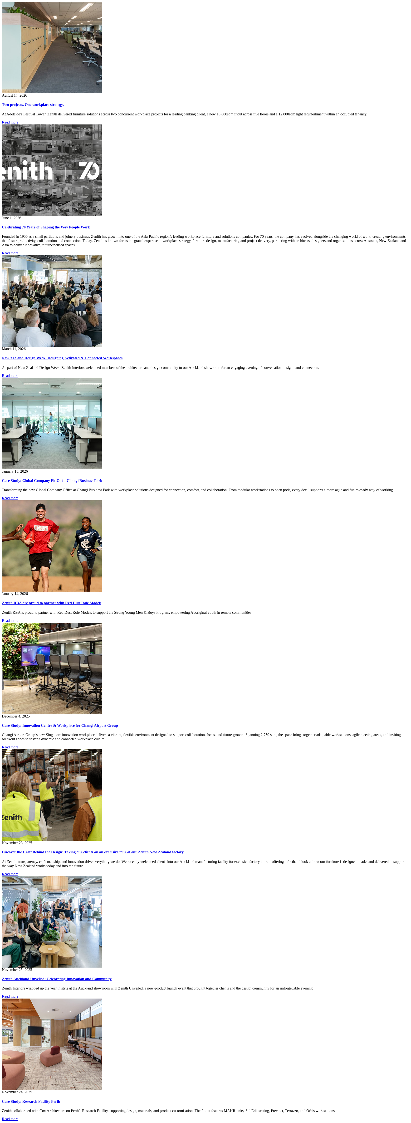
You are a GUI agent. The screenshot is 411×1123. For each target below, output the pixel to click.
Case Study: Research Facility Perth (31, 1101)
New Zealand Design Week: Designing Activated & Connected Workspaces (62, 358)
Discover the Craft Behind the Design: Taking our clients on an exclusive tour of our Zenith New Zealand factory (93, 852)
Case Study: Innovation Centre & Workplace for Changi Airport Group (60, 725)
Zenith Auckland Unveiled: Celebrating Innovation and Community (57, 979)
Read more (10, 122)
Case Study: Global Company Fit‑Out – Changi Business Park (52, 481)
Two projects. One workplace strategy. (33, 105)
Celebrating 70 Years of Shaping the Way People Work (46, 227)
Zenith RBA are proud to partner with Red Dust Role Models (51, 603)
